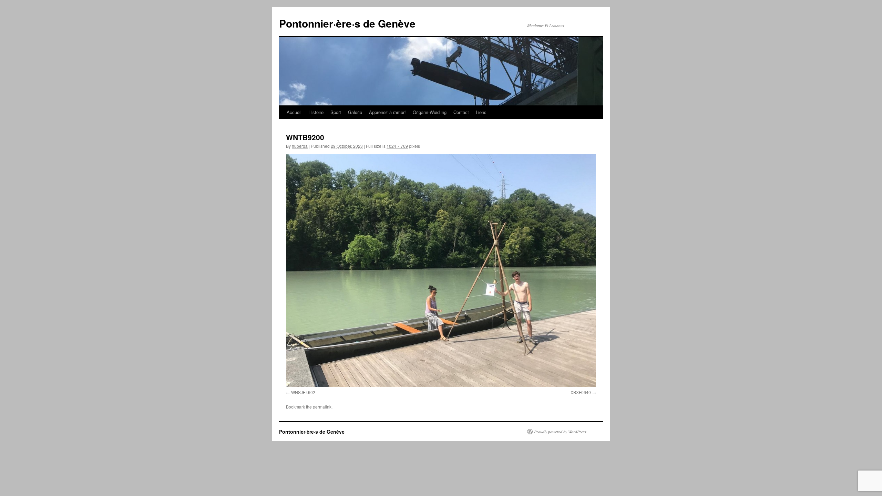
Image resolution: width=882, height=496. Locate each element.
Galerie (355, 112)
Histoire (316, 112)
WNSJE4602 (303, 392)
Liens (481, 112)
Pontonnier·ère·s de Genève (347, 23)
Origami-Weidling (430, 112)
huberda (300, 146)
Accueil (294, 112)
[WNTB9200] (441, 270)
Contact (461, 112)
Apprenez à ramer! (387, 112)
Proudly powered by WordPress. (560, 431)
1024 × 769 (397, 146)
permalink (322, 407)
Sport (335, 112)
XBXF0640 (581, 392)
